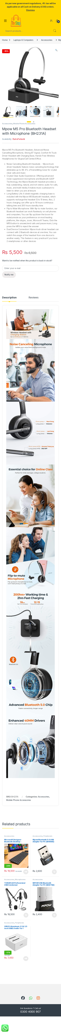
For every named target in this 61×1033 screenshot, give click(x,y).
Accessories (46, 40)
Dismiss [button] (30, 10)
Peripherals (47, 836)
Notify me (9, 274)
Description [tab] (9, 297)
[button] (56, 50)
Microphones (20, 879)
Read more (25, 871)
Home (5, 40)
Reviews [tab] (33, 297)
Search (55, 31)
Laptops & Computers (23, 40)
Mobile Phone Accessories (24, 124)
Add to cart (54, 871)
